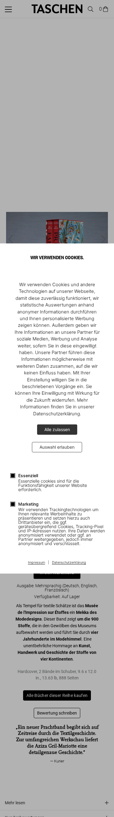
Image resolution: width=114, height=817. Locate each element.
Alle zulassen (57, 429)
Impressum (36, 562)
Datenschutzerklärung (69, 562)
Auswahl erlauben (57, 447)
